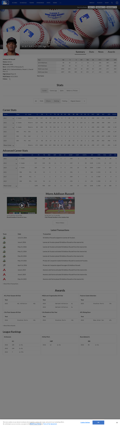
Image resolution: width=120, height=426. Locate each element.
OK (98, 422)
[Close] (117, 422)
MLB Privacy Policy (35, 424)
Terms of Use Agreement (50, 424)
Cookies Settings (85, 422)
